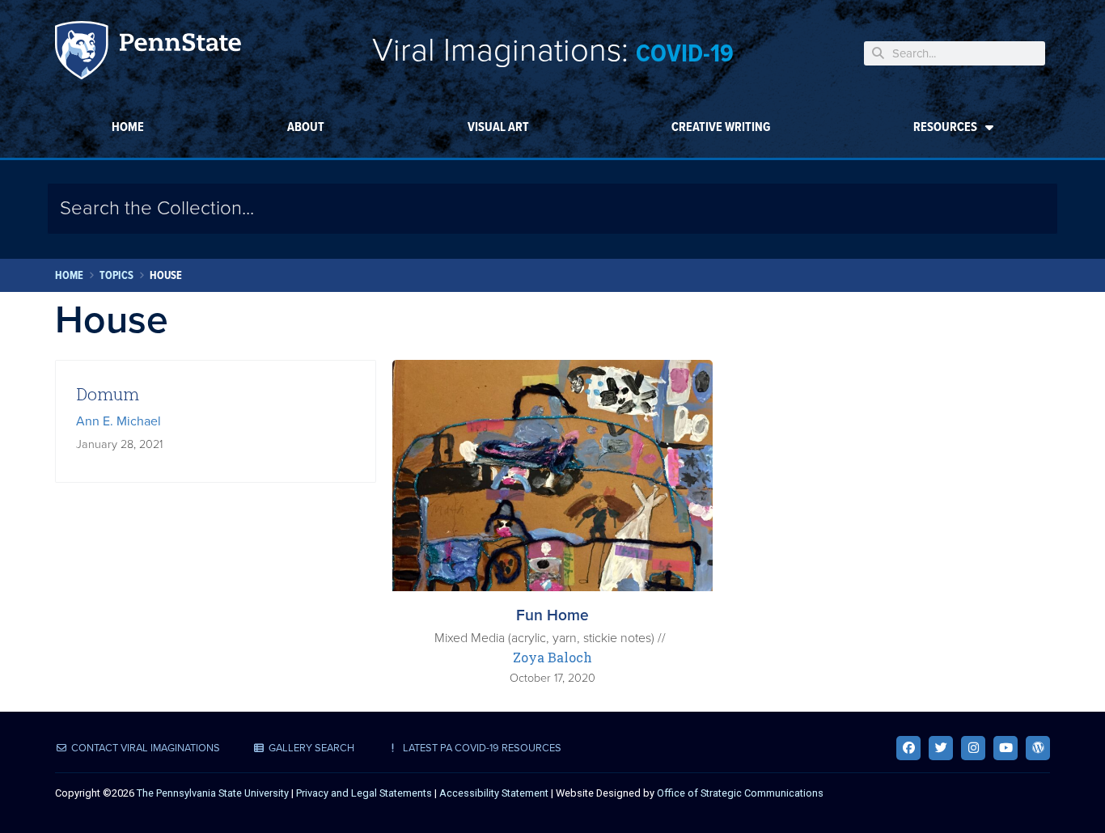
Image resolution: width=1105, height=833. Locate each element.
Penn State (148, 53)
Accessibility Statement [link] (493, 793)
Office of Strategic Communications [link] (740, 793)
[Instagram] (973, 748)
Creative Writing (720, 126)
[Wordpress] (1038, 748)
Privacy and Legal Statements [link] (364, 793)
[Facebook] (908, 748)
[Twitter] (941, 748)
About (305, 126)
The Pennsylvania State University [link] (213, 793)
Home (128, 126)
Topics (116, 275)
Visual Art (498, 126)
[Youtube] (1005, 748)
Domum (107, 394)
